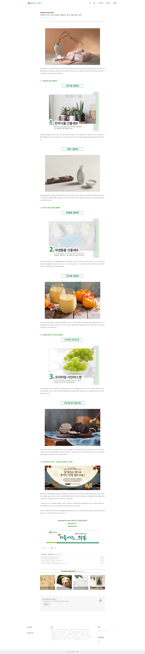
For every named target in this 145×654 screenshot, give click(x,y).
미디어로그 (100, 3)
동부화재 (83, 634)
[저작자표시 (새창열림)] (55, 548)
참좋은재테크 (63, 632)
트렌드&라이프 (51, 554)
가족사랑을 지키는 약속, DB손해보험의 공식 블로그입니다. (56, 601)
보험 (70, 638)
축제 (52, 629)
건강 (59, 634)
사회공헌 (53, 634)
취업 (87, 632)
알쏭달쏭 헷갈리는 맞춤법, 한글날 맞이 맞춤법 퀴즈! (50, 557)
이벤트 (74, 636)
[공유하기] (45, 548)
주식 (87, 638)
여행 (88, 634)
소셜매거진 (89, 636)
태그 (94, 3)
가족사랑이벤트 (54, 632)
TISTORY (73, 652)
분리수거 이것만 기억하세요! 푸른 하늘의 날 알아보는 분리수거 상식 (53, 563)
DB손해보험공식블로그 (78, 638)
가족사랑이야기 (44, 554)
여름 (84, 636)
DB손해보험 (65, 629)
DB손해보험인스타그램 (56, 638)
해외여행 (70, 634)
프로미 (65, 638)
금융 (83, 632)
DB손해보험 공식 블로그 (50, 599)
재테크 (79, 636)
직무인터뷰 (58, 629)
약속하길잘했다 (66, 636)
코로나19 (76, 634)
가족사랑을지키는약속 (56, 636)
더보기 (52, 641)
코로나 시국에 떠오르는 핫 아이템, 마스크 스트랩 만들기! (51, 560)
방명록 (114, 3)
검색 (116, 630)
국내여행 (82, 629)
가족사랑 (88, 629)
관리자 (77, 652)
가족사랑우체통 (73, 629)
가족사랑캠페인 (76, 632)
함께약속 (64, 634)
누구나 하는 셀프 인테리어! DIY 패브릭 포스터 (49, 562)
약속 (70, 632)
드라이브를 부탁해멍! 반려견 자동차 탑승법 (49, 558)
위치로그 (108, 3)
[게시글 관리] (47, 548)
